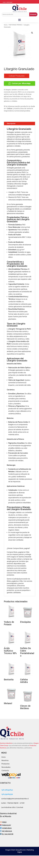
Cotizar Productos (17, 76)
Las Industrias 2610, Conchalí (12, 807)
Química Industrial (6, 743)
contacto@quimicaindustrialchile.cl (15, 799)
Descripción (11, 123)
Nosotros (5, 760)
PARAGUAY (6, 825)
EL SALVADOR (7, 834)
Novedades (6, 767)
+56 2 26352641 (7, 2)
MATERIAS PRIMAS (15, 25)
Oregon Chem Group (12, 850)
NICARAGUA (7, 831)
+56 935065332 (7, 794)
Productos (5, 764)
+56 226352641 (7, 790)
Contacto (5, 770)
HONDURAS (7, 828)
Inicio (5, 25)
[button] (32, 33)
